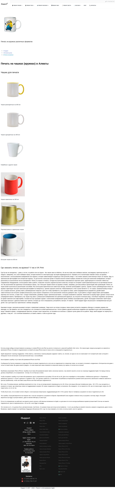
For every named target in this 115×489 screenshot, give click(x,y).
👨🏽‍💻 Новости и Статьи (63, 466)
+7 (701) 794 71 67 (30, 481)
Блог (85, 5)
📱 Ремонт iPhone (16, 5)
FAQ (40, 466)
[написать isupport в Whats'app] (27, 423)
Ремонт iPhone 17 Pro (63, 460)
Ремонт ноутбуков (62, 417)
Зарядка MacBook (43, 440)
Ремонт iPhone (43, 417)
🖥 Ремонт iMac (55, 5)
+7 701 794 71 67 (110, 1)
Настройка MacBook (44, 434)
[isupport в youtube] (34, 423)
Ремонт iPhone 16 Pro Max (64, 457)
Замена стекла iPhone (44, 454)
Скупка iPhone (43, 460)
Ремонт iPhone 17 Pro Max (64, 463)
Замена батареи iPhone (45, 451)
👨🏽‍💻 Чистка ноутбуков (62, 429)
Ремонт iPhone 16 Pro (63, 454)
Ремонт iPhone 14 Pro (63, 446)
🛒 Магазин (77, 5)
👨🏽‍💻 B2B (60, 474)
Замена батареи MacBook (45, 449)
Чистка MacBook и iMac (45, 432)
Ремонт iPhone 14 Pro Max (64, 449)
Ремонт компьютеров (63, 420)
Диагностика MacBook (44, 437)
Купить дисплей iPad (62, 437)
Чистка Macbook (43, 443)
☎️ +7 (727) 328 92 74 (29, 479)
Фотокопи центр (8, 52)
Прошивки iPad (43, 463)
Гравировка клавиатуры (63, 432)
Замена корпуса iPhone (63, 440)
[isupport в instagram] (30, 423)
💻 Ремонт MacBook (42, 5)
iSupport (6, 50)
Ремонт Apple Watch (44, 429)
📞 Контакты (92, 5)
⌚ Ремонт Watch (66, 5)
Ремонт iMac (42, 426)
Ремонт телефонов (62, 423)
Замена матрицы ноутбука (45, 446)
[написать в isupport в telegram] (24, 423)
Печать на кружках (8, 54)
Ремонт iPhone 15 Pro (63, 451)
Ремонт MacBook (43, 423)
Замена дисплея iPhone (45, 457)
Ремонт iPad (42, 420)
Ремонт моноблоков (62, 426)
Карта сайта (42, 468)
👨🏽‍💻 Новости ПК (61, 471)
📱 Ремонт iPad (29, 5)
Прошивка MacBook (62, 468)
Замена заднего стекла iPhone (65, 443)
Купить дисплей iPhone (63, 434)
